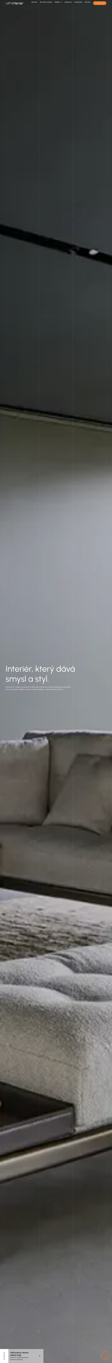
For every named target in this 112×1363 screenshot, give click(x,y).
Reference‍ (68, 2)
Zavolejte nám (99, 3)
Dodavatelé (78, 2)
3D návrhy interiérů (46, 2)
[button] (58, 2)
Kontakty (87, 2)
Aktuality (34, 2)
